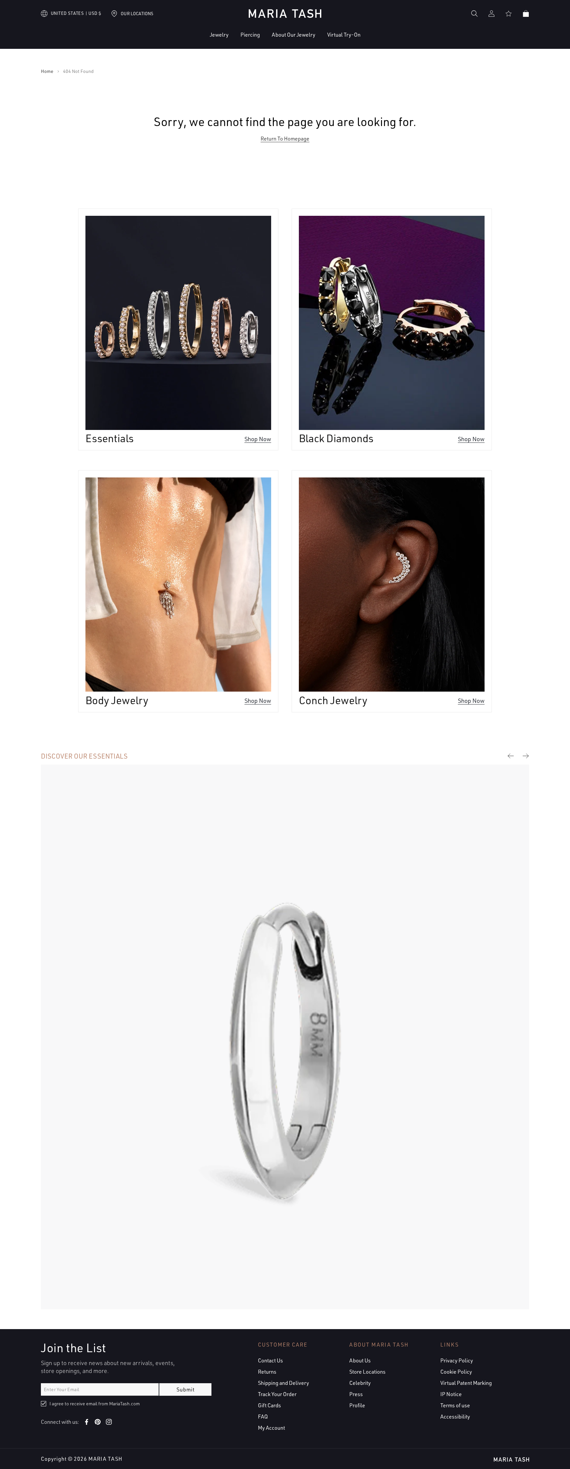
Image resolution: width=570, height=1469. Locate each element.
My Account (271, 1427)
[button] (199, 40)
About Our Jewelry (293, 34)
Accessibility (455, 1416)
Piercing (250, 34)
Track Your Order (277, 1394)
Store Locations (367, 1371)
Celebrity (360, 1383)
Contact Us (270, 1360)
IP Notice (451, 1394)
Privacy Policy (456, 1360)
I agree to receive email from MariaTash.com (94, 1403)
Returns (267, 1371)
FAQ (263, 1416)
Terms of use (455, 1405)
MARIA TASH (105, 1458)
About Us (360, 1360)
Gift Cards (269, 1405)
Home (47, 71)
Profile (357, 1405)
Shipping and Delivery (283, 1383)
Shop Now (257, 438)
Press (356, 1394)
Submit (185, 1389)
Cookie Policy (456, 1371)
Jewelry (219, 34)
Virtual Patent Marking (466, 1383)
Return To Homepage (285, 138)
